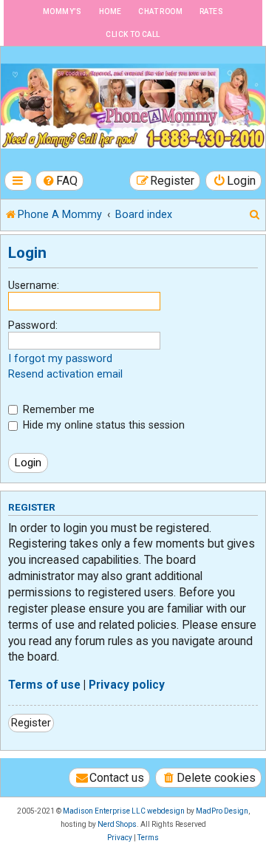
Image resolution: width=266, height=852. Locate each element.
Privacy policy (127, 685)
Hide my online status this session (102, 425)
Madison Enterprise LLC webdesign (124, 811)
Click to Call (133, 34)
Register (31, 722)
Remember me (57, 409)
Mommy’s (62, 11)
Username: (33, 285)
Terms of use (44, 685)
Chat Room (160, 11)
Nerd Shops (117, 824)
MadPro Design (222, 811)
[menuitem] (59, 181)
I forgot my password (60, 358)
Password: (33, 325)
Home (110, 11)
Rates (211, 11)
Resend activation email (65, 374)
